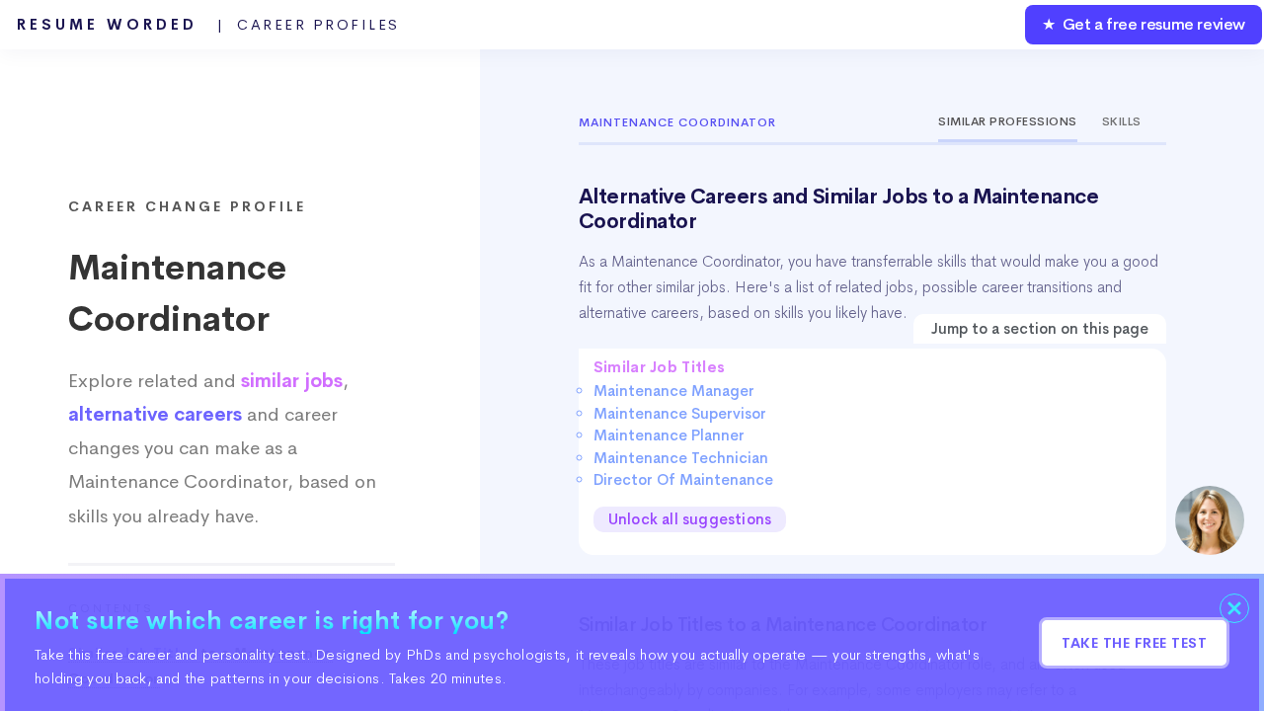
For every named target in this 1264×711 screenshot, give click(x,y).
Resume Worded (208, 25)
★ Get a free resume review (1143, 24)
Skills (1122, 121)
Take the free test (1134, 643)
